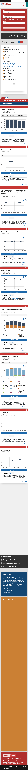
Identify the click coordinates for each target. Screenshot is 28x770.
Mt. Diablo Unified (11, 36)
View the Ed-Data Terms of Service (11, 591)
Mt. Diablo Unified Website (9, 63)
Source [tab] (11, 136)
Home (14, 35)
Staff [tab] (6, 98)
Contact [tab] (13, 755)
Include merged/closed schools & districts (13, 19)
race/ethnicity (17, 479)
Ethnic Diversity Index (6, 477)
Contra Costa (20, 35)
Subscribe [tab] (6, 755)
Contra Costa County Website (10, 64)
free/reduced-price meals (19, 259)
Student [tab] (3, 98)
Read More (24, 144)
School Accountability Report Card (11, 66)
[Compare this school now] (21, 42)
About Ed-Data (6, 592)
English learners (15, 298)
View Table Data (14, 133)
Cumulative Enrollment (12, 182)
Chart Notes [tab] (5, 136)
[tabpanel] (14, 141)
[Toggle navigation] (23, 4)
